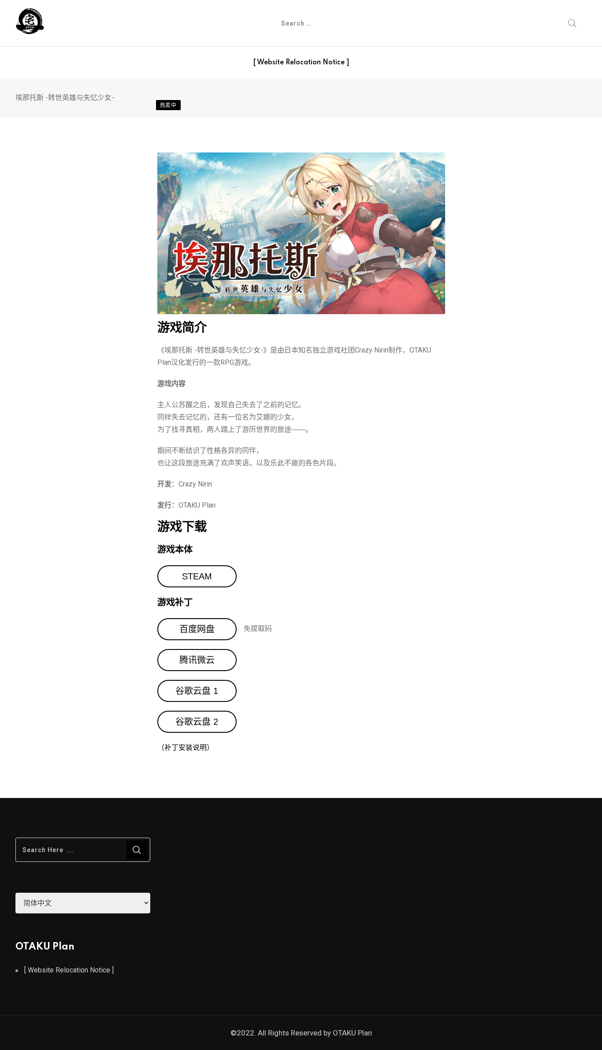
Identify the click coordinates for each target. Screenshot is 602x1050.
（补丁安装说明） (185, 747)
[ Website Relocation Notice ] (301, 62)
